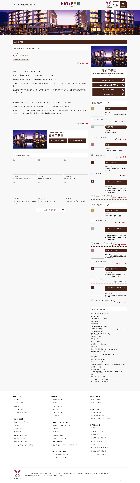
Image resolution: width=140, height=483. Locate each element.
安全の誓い (94, 434)
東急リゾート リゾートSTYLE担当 (104, 196)
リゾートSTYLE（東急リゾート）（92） (104, 381)
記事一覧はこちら (50, 210)
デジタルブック (18, 432)
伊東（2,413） (95, 339)
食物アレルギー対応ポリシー (100, 438)
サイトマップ (95, 428)
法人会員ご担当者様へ (20, 412)
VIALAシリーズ (57, 412)
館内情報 (17, 59)
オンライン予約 (58, 140)
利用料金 (55, 432)
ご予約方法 (56, 428)
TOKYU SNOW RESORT (60, 454)
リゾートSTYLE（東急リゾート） (115, 182)
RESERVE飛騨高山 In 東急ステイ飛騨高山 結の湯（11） (109, 364)
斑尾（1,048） (95, 346)
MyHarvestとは (96, 412)
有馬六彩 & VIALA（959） (99, 376)
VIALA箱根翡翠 (111, 163)
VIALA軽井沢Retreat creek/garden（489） (105, 354)
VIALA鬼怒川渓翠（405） (99, 318)
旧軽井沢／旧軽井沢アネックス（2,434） (104, 349)
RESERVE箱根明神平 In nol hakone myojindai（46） (108, 329)
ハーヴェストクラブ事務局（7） (101, 379)
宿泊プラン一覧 (57, 406)
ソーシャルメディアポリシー (100, 454)
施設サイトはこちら (108, 80)
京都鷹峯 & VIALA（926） (99, 369)
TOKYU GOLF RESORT (60, 457)
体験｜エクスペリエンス (21, 442)
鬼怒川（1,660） (96, 316)
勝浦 (107, 145)
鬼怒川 (108, 108)
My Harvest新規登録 (97, 415)
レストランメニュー (59, 409)
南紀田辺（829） (96, 367)
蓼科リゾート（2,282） (98, 362)
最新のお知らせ (57, 399)
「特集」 (16, 425)
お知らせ (25, 59)
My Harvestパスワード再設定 (100, 418)
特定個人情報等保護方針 (98, 451)
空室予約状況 (77, 140)
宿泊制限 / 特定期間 (59, 435)
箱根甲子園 (109, 127)
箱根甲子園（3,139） (97, 324)
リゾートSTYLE (96, 403)
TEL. (108, 85)
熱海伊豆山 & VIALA (113, 210)
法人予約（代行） (19, 409)
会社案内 (94, 444)
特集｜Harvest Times (21, 422)
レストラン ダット (99, 119)
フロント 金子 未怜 (100, 220)
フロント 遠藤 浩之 (100, 155)
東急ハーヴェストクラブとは (61, 425)
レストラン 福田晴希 (100, 137)
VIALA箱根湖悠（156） (98, 331)
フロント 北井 (98, 173)
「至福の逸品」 (18, 428)
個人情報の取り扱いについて (100, 447)
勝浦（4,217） (95, 321)
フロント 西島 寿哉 (22, 56)
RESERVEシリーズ (58, 416)
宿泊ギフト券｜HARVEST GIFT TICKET (65, 445)
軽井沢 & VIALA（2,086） (99, 351)
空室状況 (16, 399)
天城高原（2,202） (97, 336)
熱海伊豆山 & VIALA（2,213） (101, 334)
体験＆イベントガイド (20, 435)
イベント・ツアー (19, 438)
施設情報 (55, 403)
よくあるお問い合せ (97, 441)
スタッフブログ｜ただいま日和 (23, 445)
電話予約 (16, 406)
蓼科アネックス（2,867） (99, 359)
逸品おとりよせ (96, 399)
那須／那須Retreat (112, 269)
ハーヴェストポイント (59, 438)
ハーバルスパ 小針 (99, 280)
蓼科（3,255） (95, 356)
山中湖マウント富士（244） (100, 344)
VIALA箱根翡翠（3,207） (99, 326)
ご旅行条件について (97, 431)
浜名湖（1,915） (96, 341)
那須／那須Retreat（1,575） (100, 313)
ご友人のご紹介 (57, 442)
